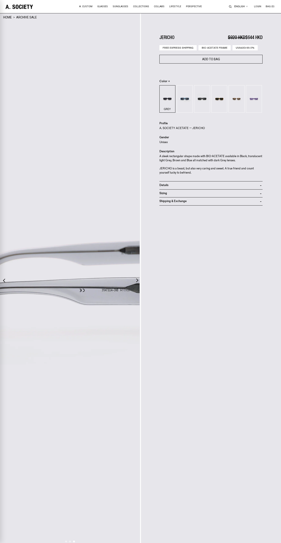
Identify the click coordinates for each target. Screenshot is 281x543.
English (239, 6)
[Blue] (185, 99)
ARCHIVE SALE (26, 17)
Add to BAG (211, 59)
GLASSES (102, 6)
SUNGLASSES (120, 6)
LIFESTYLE (175, 6)
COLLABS (159, 6)
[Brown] (219, 99)
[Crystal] (237, 99)
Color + (164, 81)
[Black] (202, 99)
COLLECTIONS (141, 6)
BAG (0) (270, 6)
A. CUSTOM (85, 6)
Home (7, 17)
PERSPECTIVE (194, 6)
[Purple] (254, 99)
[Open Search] (230, 6)
